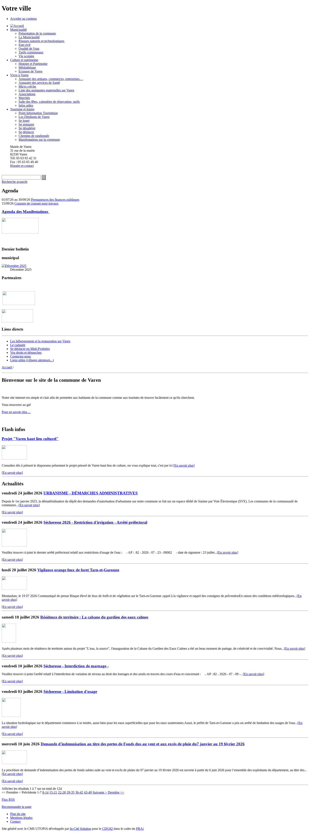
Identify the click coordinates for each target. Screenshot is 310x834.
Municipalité (18, 29)
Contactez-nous (20, 356)
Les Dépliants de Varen (34, 117)
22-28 (62, 792)
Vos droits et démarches (26, 352)
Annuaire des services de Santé (39, 82)
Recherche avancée (14, 181)
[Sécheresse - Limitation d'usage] (11, 716)
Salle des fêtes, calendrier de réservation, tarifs (49, 101)
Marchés (24, 98)
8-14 (45, 792)
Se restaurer (26, 124)
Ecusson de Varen (30, 71)
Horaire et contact (22, 165)
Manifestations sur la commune (39, 139)
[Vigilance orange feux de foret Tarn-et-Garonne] (14, 588)
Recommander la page (16, 807)
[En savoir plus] (183, 465)
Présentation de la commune (37, 33)
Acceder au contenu (23, 18)
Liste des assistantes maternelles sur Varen (46, 90)
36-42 (79, 792)
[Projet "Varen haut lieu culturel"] (14, 458)
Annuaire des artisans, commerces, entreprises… (51, 79)
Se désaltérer (27, 128)
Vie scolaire (26, 56)
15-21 (53, 792)
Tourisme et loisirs (22, 109)
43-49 (88, 792)
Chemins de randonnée (34, 136)
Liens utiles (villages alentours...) (32, 360)
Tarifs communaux (31, 52)
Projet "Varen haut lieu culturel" (30, 438)
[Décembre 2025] (14, 266)
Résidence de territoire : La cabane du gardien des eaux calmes (94, 617)
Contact (15, 821)
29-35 (70, 792)
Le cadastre (17, 345)
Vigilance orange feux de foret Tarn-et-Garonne (78, 570)
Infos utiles (26, 105)
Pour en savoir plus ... (16, 412)
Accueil (7, 367)
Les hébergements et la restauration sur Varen (40, 341)
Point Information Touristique (38, 113)
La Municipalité (29, 37)
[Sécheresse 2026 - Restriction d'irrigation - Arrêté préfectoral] (14, 545)
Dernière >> (116, 792)
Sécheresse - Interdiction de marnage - (76, 666)
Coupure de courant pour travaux (36, 203)
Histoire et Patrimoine (33, 64)
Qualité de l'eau (29, 48)
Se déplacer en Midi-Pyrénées (30, 349)
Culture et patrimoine (24, 60)
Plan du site (18, 814)
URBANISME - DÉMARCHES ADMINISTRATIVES (90, 493)
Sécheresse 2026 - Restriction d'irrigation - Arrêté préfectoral (95, 522)
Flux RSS (8, 799)
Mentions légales (21, 817)
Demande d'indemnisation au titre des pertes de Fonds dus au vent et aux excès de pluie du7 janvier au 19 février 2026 (143, 744)
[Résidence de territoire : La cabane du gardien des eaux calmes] (9, 641)
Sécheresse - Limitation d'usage (70, 691)
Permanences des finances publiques (55, 199)
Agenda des (25, 211)
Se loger (24, 120)
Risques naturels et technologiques (41, 41)
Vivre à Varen (19, 75)
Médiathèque (27, 67)
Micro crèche (27, 86)
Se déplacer (26, 132)
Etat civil (24, 45)
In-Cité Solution (80, 828)
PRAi (140, 828)
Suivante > (100, 792)
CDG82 (107, 828)
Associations (27, 94)
